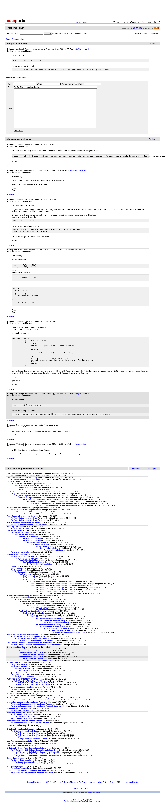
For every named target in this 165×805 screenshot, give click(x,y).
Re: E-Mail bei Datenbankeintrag (23, 598)
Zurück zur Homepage (82, 788)
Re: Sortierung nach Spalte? (22, 714)
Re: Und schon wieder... (40, 544)
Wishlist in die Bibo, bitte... (18, 554)
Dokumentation (141, 33)
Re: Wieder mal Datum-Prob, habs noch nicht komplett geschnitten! (38, 700)
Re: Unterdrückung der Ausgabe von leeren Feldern (31, 704)
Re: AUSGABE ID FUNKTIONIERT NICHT (27, 681)
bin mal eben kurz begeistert (18, 508)
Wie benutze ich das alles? (17, 708)
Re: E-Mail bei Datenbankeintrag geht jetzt (68, 632)
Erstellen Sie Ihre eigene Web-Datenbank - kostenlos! (82, 801)
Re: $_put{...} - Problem (20, 675)
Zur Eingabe (83, 782)
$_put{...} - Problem (14, 673)
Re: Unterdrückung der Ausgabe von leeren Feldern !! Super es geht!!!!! (39, 706)
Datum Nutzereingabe (15, 758)
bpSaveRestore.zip (14, 766)
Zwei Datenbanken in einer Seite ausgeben (24, 473)
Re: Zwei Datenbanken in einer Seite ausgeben (29, 475)
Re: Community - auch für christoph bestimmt (45, 582)
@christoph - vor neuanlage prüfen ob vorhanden (26, 770)
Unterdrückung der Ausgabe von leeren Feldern (26, 702)
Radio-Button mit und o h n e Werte (21, 516)
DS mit (9, 482)
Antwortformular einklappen (16, 78)
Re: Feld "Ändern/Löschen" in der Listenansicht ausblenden (35, 645)
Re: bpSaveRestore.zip (20, 768)
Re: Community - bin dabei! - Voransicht (56, 593)
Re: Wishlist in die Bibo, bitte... (23, 556)
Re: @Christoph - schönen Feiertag (25, 731)
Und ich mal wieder (14, 531)
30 (134, 28)
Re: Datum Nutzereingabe (21, 760)
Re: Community (17, 568)
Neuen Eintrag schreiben (15, 39)
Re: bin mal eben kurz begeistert (24, 510)
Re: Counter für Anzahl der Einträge (25, 691)
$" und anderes (13, 694)
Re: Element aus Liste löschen (23, 649)
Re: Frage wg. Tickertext (20, 528)
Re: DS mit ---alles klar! (28, 488)
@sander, (10, 725)
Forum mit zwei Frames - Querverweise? (23, 635)
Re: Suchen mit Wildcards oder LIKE (25, 514)
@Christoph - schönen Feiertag (19, 729)
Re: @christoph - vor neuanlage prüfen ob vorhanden (32, 772)
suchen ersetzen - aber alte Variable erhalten (24, 721)
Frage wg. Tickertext (15, 527)
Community (11, 566)
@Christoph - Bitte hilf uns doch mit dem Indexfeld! (27, 748)
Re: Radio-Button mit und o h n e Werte (26, 518)
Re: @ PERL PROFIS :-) (20, 665)
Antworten (10, 166)
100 (140, 28)
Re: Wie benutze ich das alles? (23, 710)
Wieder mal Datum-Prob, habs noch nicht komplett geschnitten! (32, 698)
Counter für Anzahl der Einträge (19, 689)
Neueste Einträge (33, 782)
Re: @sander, (16, 727)
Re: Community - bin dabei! (46, 591)
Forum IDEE (12, 746)
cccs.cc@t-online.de (78, 171)
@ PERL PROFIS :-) (14, 663)
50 (137, 28)
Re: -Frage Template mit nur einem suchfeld (28, 524)
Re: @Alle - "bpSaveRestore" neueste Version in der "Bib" (34, 494)
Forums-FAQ (153, 33)
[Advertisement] (82, 9)
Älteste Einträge (132, 782)
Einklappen (136, 469)
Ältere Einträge (96, 782)
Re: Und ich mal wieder (20, 533)
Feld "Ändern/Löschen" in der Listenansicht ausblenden (29, 643)
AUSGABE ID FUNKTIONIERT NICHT (21, 679)
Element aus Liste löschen (17, 647)
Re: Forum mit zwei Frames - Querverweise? (28, 637)
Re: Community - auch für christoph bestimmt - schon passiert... (57, 584)
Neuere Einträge (70, 782)
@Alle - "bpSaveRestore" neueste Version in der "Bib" (28, 492)
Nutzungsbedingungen (95, 792)
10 (131, 28)
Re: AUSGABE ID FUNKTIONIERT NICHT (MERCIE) (35, 683)
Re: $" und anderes (18, 696)
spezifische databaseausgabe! (19, 741)
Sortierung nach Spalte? (16, 713)
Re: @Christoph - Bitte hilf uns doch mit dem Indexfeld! (33, 750)
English (78, 22)
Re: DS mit (15, 484)
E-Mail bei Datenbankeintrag (18, 596)
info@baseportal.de (82, 49)
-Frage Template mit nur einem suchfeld (23, 522)
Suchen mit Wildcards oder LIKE (20, 512)
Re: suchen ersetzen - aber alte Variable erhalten (30, 723)
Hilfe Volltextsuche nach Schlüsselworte (23, 687)
